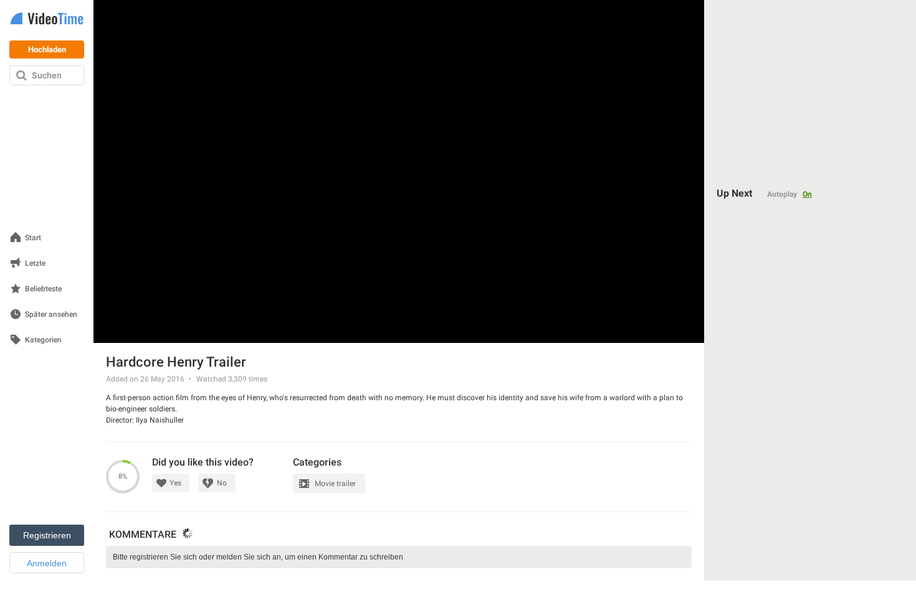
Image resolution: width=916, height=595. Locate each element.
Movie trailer (335, 483)
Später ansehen (51, 315)
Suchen (47, 75)
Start (33, 238)
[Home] (46, 19)
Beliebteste (43, 289)
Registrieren (47, 535)
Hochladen (47, 49)
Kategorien (43, 340)
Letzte (35, 264)
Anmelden (47, 563)
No (222, 483)
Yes (175, 483)
